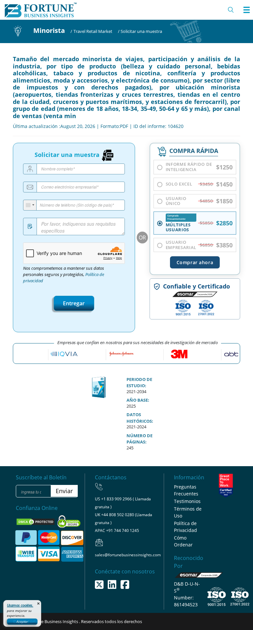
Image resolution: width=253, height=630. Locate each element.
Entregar (74, 303)
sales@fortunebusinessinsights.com (128, 555)
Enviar (64, 491)
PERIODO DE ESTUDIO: (139, 382)
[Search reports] (231, 10)
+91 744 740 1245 (122, 530)
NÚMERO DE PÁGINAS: (139, 439)
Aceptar (22, 621)
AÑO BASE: (137, 400)
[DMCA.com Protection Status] (36, 521)
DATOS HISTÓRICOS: (139, 418)
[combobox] (30, 205)
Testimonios (187, 501)
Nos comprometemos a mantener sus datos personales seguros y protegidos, (63, 274)
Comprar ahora (195, 262)
